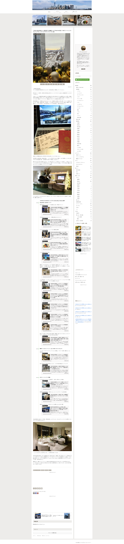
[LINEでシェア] (57, 84)
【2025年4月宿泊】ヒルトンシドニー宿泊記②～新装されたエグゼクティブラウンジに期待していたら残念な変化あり (83, 320)
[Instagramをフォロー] (36, 493)
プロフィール (77, 272)
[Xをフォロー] (34, 493)
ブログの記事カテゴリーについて (81, 274)
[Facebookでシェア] (47, 84)
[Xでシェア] (42, 84)
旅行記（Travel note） (37, 470)
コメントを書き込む (52, 532)
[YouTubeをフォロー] (38, 493)
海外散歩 (46, 470)
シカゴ (50, 470)
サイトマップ (77, 278)
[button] (90, 76)
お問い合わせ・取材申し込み (80, 282)
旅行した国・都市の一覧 (79, 276)
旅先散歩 (43, 470)
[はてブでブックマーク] (52, 84)
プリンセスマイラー (83, 51)
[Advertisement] (52, 480)
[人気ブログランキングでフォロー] (82, 79)
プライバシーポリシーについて (80, 280)
